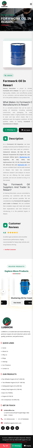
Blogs (4, 358)
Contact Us (5, 368)
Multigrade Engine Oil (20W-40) (12, 386)
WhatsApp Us (11, 130)
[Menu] (31, 4)
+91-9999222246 (9, 419)
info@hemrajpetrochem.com (12, 423)
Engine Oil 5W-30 (7, 396)
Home (4, 348)
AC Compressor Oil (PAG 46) (10, 400)
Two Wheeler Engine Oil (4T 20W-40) (13, 379)
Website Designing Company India (16, 442)
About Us (5, 351)
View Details (8, 302)
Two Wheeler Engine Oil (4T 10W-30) (13, 382)
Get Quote (23, 302)
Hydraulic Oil (22, 165)
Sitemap (4, 361)
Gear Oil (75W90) (7, 393)
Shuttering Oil (24, 157)
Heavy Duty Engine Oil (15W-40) (12, 389)
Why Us (4, 355)
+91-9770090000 (23, 419)
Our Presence (6, 365)
